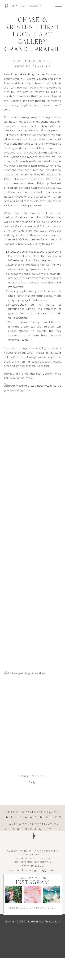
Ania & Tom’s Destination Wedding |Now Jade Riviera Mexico (32, 829)
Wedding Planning (32, 66)
